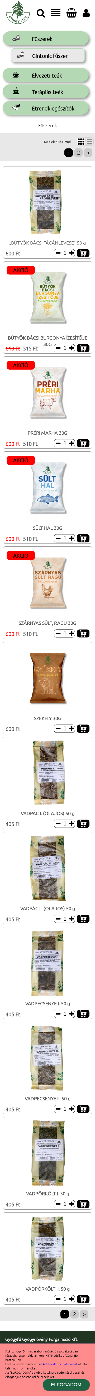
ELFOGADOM (66, 1384)
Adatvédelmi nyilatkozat (60, 1364)
